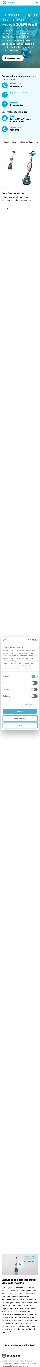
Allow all (20, 711)
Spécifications (9, 142)
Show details (28, 705)
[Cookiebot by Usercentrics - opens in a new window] (28, 639)
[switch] (34, 683)
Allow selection (20, 718)
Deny (20, 725)
